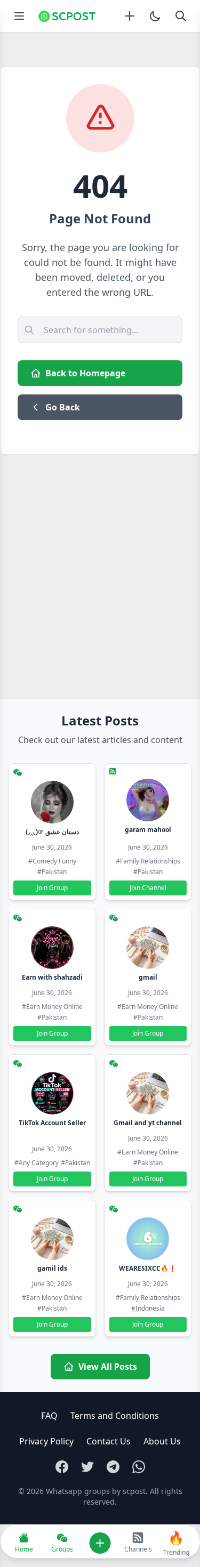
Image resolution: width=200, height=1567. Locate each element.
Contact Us (108, 1441)
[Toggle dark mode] (155, 16)
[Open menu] (19, 16)
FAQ (49, 1415)
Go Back (62, 407)
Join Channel (148, 887)
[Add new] (129, 16)
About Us (162, 1441)
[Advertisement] (100, 560)
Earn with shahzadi (52, 977)
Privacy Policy (46, 1441)
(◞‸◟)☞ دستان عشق (52, 831)
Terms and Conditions (114, 1415)
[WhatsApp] (138, 1466)
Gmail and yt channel (148, 1122)
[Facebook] (61, 1466)
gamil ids (52, 1268)
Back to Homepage (85, 373)
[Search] (180, 16)
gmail (148, 977)
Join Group (52, 887)
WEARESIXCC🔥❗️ (148, 1268)
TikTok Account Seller (52, 1122)
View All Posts (107, 1366)
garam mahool (148, 829)
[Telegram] (113, 1466)
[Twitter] (87, 1466)
